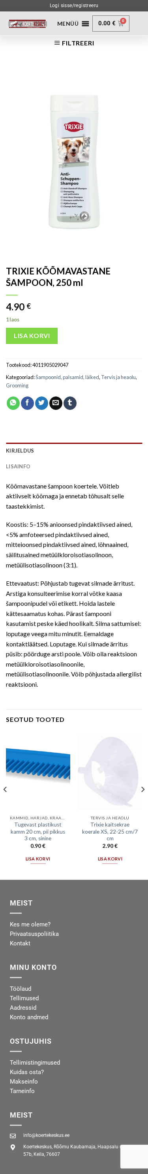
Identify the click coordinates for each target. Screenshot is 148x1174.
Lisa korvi (32, 335)
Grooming (17, 385)
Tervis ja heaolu (118, 377)
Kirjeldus (20, 450)
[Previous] (5, 805)
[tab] (74, 450)
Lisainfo (18, 466)
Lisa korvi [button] (38, 858)
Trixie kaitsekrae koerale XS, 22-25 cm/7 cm (110, 831)
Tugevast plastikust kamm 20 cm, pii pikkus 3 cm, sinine (38, 831)
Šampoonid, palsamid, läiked (67, 377)
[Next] (142, 805)
